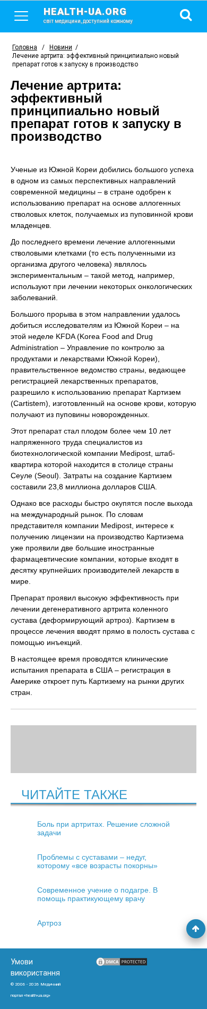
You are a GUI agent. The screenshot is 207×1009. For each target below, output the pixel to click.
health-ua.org (88, 15)
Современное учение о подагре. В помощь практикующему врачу (97, 894)
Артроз (49, 923)
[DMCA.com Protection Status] (121, 964)
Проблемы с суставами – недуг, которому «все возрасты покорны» (97, 861)
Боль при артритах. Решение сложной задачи (103, 828)
